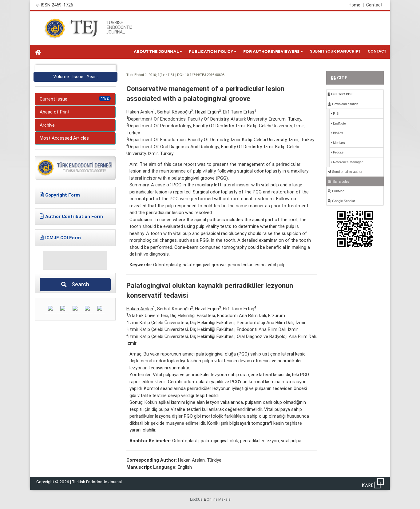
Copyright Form (62, 195)
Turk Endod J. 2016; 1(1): (145, 75)
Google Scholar (343, 201)
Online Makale (218, 499)
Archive (47, 125)
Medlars (338, 143)
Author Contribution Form (74, 216)
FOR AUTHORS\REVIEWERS (271, 51)
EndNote (339, 123)
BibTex (337, 133)
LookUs (196, 499)
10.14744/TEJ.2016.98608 (204, 75)
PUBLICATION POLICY (211, 51)
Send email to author (347, 171)
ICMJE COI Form (63, 238)
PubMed (337, 191)
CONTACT (377, 51)
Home (356, 4)
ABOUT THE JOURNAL (156, 51)
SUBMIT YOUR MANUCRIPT (335, 51)
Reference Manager (347, 162)
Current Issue (74, 99)
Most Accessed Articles (64, 138)
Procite (337, 152)
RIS (335, 113)
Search (78, 284)
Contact (374, 4)
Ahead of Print (54, 112)
